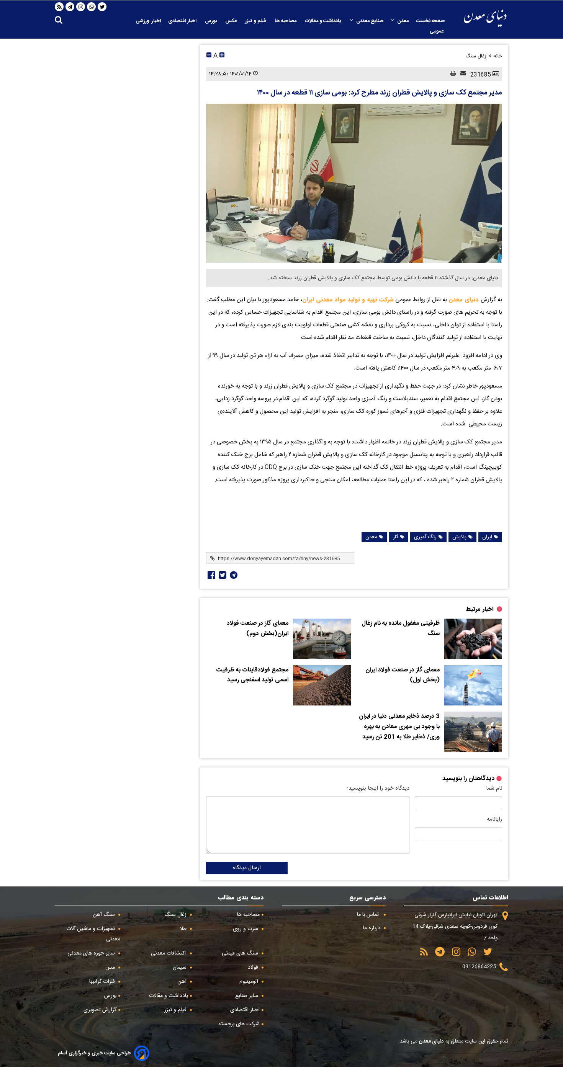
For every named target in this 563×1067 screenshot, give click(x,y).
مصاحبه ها (286, 21)
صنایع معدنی (369, 21)
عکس (231, 21)
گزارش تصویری (99, 1010)
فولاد (254, 967)
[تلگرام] (70, 7)
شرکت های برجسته (239, 1024)
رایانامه (494, 819)
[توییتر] (102, 7)
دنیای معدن (464, 299)
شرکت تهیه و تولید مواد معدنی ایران (348, 299)
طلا (184, 928)
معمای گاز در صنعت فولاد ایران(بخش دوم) (257, 629)
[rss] (59, 7)
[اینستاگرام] (81, 7)
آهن (182, 981)
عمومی (437, 31)
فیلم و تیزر (256, 21)
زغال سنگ (176, 914)
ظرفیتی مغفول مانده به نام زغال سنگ (401, 629)
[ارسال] (461, 74)
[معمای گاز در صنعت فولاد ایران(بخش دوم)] (322, 639)
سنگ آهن (104, 914)
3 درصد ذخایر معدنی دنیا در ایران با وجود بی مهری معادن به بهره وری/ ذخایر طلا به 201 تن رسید (399, 727)
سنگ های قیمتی (241, 953)
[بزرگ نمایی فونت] (222, 56)
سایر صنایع (247, 995)
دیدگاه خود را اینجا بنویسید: (378, 788)
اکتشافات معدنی (169, 953)
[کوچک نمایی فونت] (209, 56)
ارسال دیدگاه (246, 868)
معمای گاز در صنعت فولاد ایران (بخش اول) (402, 675)
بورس (211, 21)
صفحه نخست (430, 21)
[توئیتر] (221, 575)
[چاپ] (451, 74)
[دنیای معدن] (485, 18)
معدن (403, 21)
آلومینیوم (249, 981)
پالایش (459, 537)
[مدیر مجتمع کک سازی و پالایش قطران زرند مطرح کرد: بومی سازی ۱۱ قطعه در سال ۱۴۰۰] (354, 183)
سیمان (180, 967)
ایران (487, 537)
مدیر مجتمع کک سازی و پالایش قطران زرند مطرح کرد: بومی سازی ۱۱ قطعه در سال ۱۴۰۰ (379, 93)
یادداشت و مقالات (323, 21)
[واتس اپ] (91, 7)
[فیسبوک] (210, 575)
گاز (395, 537)
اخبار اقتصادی (183, 21)
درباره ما (372, 928)
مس (110, 967)
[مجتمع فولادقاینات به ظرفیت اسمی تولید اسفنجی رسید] (322, 685)
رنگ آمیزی (425, 537)
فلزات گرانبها (102, 981)
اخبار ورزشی (148, 21)
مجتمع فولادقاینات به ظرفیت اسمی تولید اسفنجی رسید (252, 675)
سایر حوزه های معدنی (91, 953)
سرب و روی (246, 928)
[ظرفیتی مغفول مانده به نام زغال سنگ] (473, 639)
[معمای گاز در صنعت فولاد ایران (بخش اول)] (473, 685)
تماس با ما (368, 914)
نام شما (494, 788)
